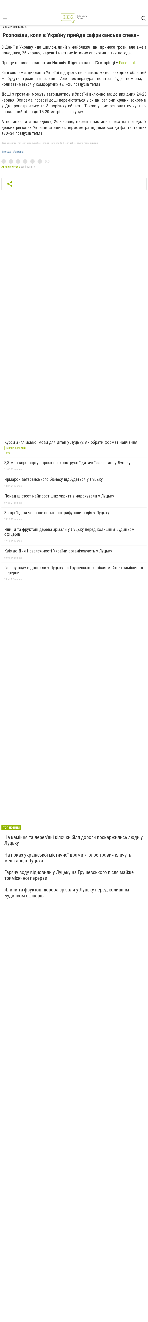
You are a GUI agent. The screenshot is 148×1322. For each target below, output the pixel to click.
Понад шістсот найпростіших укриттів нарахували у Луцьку (59, 496)
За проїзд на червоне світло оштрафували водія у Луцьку (56, 512)
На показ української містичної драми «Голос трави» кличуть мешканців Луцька (67, 858)
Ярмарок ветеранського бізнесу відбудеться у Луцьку (53, 479)
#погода (6, 151)
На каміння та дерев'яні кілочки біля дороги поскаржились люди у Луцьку (73, 840)
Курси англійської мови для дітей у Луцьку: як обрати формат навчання (70, 442)
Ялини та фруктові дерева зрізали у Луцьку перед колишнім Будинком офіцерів (69, 532)
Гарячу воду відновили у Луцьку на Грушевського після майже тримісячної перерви (73, 570)
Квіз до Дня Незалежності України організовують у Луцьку (58, 551)
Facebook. (127, 62)
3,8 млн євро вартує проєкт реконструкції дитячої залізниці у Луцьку (67, 462)
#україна (18, 151)
